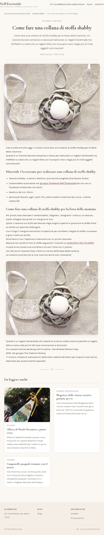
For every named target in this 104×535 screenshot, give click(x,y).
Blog (89, 4)
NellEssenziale (19, 5)
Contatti (99, 4)
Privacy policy (77, 518)
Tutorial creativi (38, 14)
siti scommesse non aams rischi (67, 4)
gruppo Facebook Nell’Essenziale (58, 183)
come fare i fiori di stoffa (80, 243)
